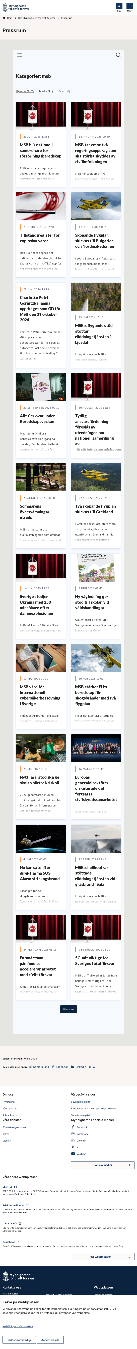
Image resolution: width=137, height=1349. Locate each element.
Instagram (82, 1133)
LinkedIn (81, 1066)
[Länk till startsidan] (16, 7)
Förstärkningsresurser (14, 1127)
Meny (129, 11)
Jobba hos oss (10, 1115)
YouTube (81, 1153)
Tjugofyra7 (9, 1241)
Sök (119, 11)
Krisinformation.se (14, 1205)
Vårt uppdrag (10, 1108)
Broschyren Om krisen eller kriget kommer (94, 1108)
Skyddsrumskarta (80, 1101)
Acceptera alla (50, 1340)
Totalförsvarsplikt (80, 1115)
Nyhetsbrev (9, 1101)
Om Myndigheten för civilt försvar (37, 17)
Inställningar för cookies (18, 1326)
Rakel (6, 1133)
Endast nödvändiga (19, 1340)
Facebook (62, 1066)
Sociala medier (114, 1166)
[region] (68, 1322)
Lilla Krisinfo (10, 1223)
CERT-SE (8, 1186)
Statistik (7, 1140)
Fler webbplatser (100, 1256)
